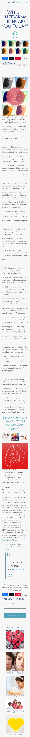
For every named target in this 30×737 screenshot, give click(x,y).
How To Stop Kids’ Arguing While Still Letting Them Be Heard (15, 711)
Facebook (6, 547)
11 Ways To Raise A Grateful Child (15, 696)
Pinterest (21, 547)
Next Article (15, 615)
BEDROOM (18, 569)
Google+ (5, 549)
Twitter (13, 547)
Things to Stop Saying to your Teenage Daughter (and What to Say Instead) (15, 673)
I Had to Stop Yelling (15, 734)
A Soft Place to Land (15, 649)
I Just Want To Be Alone (14, 538)
